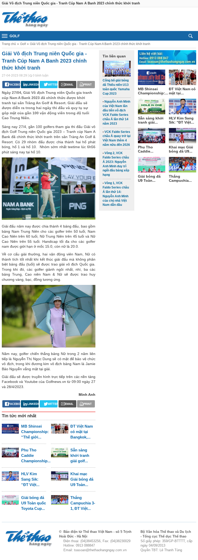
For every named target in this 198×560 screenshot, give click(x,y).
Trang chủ (9, 44)
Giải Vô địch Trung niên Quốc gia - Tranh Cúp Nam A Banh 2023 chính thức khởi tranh (90, 44)
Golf (23, 44)
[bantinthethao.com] (25, 19)
